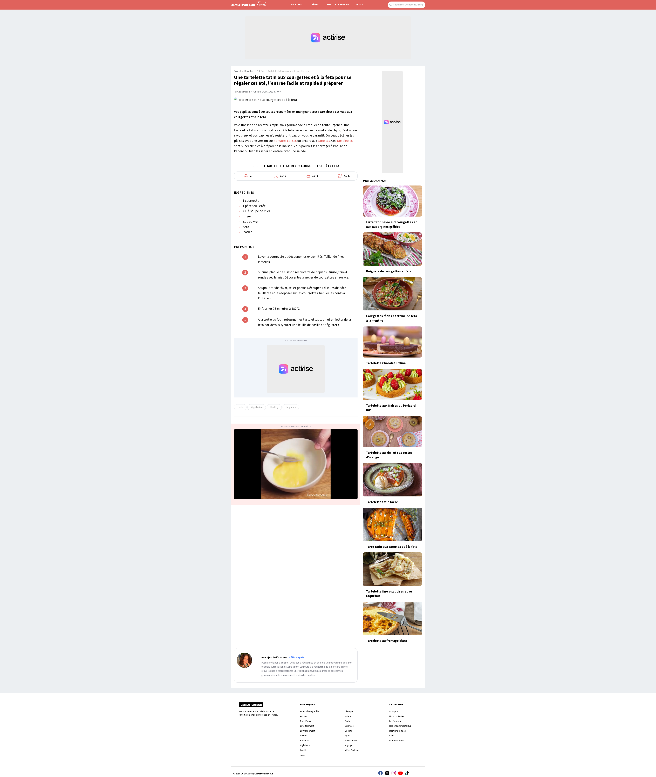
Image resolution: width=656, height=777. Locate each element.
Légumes (291, 407)
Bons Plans (305, 721)
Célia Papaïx (243, 92)
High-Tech (305, 745)
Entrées (260, 71)
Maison (348, 716)
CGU (391, 735)
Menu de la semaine (338, 4)
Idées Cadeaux (352, 750)
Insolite (303, 750)
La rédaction (395, 721)
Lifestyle (349, 711)
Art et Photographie (309, 711)
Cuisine (303, 735)
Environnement (307, 730)
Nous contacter (396, 716)
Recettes (296, 4)
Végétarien (257, 407)
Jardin (303, 755)
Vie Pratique (351, 740)
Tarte (240, 407)
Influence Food (396, 740)
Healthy (274, 407)
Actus (359, 4)
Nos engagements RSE (400, 726)
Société (348, 730)
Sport (347, 735)
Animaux (304, 716)
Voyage (348, 745)
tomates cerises (285, 140)
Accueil (237, 71)
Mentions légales (397, 730)
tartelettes (345, 140)
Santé (348, 721)
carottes (324, 140)
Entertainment (307, 726)
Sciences (349, 726)
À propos (393, 711)
